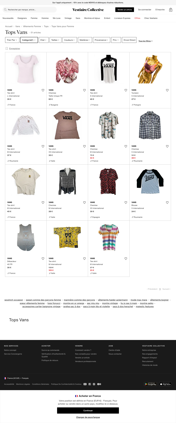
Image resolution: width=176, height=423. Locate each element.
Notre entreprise (149, 350)
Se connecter (144, 9)
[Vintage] (74, 18)
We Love (56, 18)
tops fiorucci (54, 303)
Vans (17, 26)
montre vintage (110, 303)
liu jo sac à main (129, 303)
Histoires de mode (150, 365)
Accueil (8, 26)
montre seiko (146, 303)
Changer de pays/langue (88, 417)
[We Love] (62, 18)
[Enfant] (112, 18)
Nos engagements (150, 354)
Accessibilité (9, 384)
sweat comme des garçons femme (43, 300)
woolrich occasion (13, 300)
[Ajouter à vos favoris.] (43, 90)
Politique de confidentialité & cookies (66, 384)
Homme (45, 18)
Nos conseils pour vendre (86, 354)
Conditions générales (40, 384)
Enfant (107, 18)
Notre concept (10, 350)
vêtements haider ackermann (113, 300)
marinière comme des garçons (79, 300)
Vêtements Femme (32, 26)
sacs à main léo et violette (96, 306)
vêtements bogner (159, 300)
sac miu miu (93, 303)
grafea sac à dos (71, 306)
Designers (22, 18)
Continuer (88, 410)
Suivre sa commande (50, 350)
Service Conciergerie (13, 354)
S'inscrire (160, 9)
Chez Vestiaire (150, 18)
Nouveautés (8, 18)
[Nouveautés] (15, 18)
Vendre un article (125, 9)
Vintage (68, 18)
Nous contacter (115, 354)
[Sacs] (82, 18)
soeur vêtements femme (32, 303)
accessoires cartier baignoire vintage (41, 306)
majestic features (145, 306)
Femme (34, 18)
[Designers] (29, 18)
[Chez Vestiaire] (159, 18)
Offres (137, 18)
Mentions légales (23, 384)
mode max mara (139, 300)
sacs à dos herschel (123, 306)
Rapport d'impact (149, 357)
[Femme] (40, 18)
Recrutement (147, 361)
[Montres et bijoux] (102, 18)
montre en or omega (73, 303)
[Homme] (51, 18)
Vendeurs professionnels (85, 361)
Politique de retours (49, 360)
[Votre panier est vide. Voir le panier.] (171, 9)
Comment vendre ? (83, 350)
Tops (46, 26)
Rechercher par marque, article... (22, 9)
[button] (171, 9)
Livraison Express (122, 18)
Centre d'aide (114, 350)
